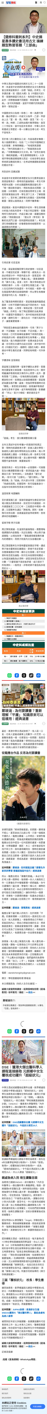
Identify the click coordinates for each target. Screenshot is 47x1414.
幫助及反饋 (27, 1393)
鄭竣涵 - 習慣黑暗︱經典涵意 (27, 908)
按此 (30, 992)
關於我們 (5, 1393)
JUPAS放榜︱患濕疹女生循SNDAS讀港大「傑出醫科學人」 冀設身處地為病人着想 (23, 1312)
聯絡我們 (5, 1389)
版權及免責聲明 (29, 1389)
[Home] (11, 2)
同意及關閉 (37, 1406)
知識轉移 (5, 723)
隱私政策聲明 (6, 1398)
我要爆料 (27, 1398)
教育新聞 (5, 50)
